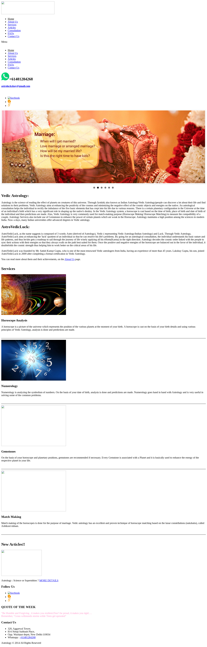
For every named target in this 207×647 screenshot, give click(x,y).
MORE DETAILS (48, 580)
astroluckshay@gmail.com (15, 86)
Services (12, 24)
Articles (12, 27)
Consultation (14, 30)
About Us (13, 21)
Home (11, 18)
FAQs (11, 33)
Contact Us (13, 36)
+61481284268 (28, 637)
